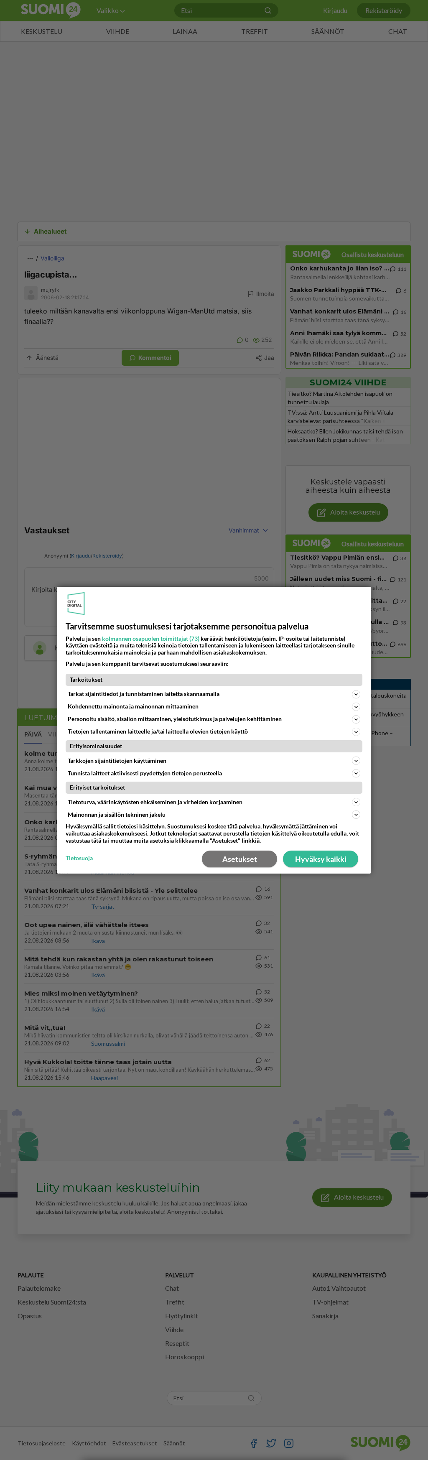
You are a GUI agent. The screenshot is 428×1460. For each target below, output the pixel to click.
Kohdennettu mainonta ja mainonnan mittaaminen (133, 706)
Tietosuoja (79, 858)
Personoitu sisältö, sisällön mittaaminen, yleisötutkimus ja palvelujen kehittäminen (175, 718)
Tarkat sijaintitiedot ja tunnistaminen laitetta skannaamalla (143, 693)
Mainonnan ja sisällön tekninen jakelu (117, 814)
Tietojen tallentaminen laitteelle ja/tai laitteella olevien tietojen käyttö (158, 731)
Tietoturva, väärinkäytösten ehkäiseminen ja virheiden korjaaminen (155, 801)
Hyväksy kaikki (320, 859)
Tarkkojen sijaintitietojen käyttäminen (117, 760)
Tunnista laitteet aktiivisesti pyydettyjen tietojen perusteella (145, 773)
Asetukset (239, 859)
